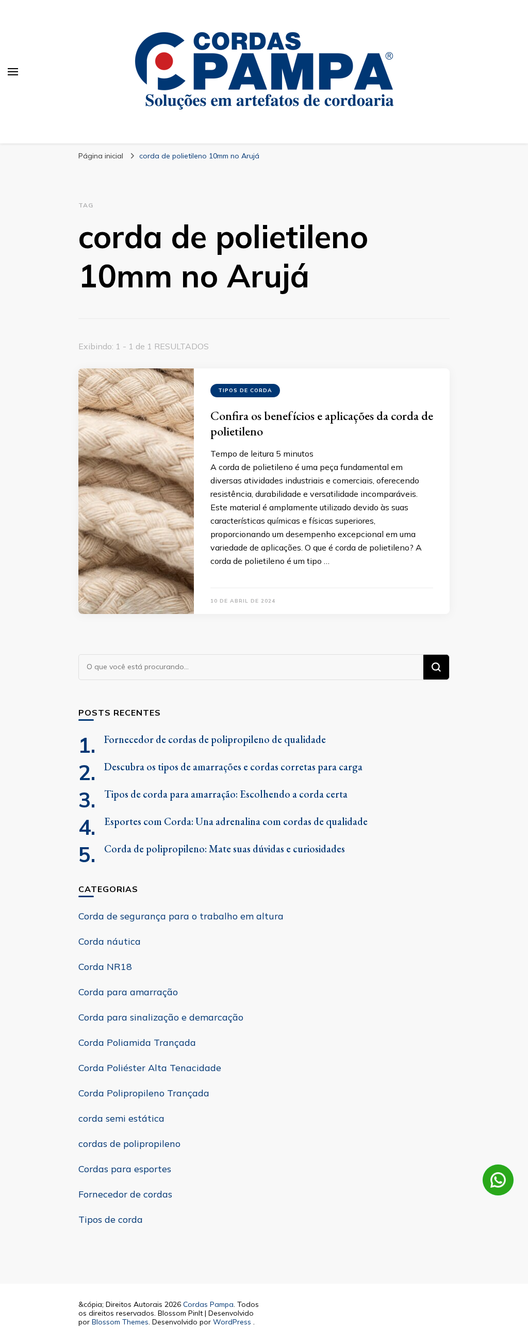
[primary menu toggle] (13, 71)
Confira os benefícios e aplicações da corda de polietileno (321, 423)
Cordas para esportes (124, 1169)
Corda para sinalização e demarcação (160, 1017)
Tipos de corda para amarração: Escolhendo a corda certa (226, 794)
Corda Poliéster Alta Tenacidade (149, 1068)
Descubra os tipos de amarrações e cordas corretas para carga (233, 766)
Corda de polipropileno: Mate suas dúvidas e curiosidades (224, 848)
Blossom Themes (120, 1321)
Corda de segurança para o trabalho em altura (181, 916)
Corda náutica (109, 941)
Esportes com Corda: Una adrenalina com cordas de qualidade (236, 821)
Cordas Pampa (208, 1304)
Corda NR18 (105, 967)
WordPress (232, 1321)
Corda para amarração (128, 992)
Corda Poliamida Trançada (137, 1042)
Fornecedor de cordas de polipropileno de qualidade (215, 739)
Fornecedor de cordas (125, 1194)
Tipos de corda (245, 390)
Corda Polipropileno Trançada (143, 1093)
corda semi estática (121, 1118)
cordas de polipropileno (129, 1144)
